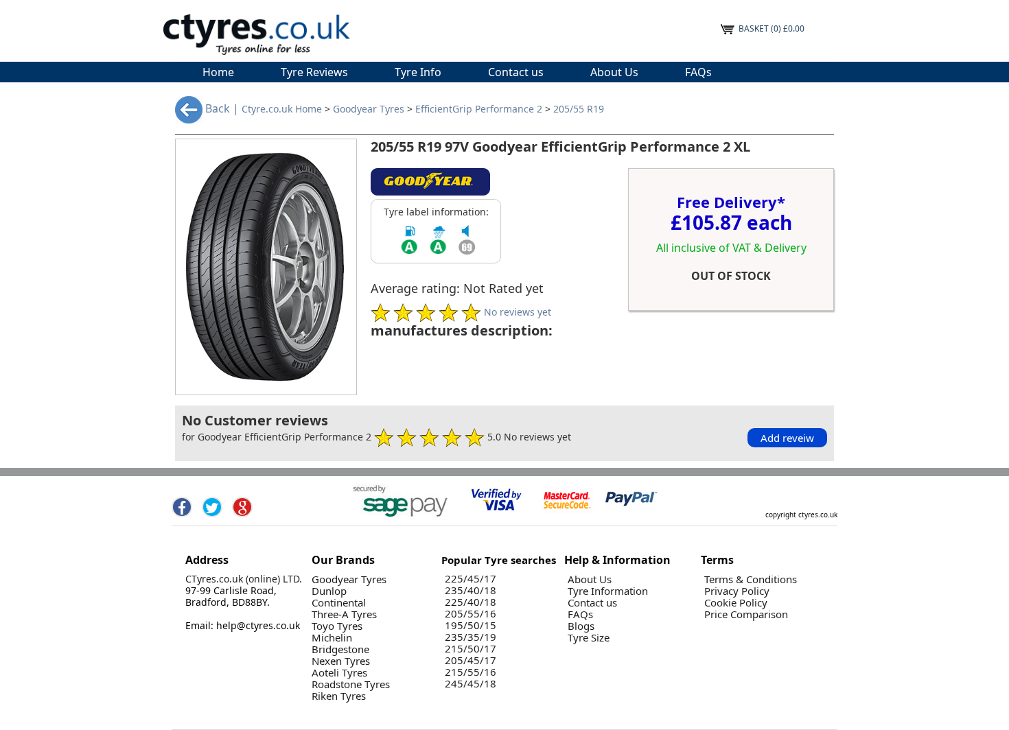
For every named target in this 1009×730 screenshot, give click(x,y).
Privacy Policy (736, 591)
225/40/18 (470, 602)
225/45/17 (470, 579)
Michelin (332, 638)
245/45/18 (470, 684)
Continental (339, 603)
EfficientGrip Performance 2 (478, 109)
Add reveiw (787, 438)
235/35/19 (470, 637)
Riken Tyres (339, 696)
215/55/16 (470, 672)
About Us (614, 72)
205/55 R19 (578, 109)
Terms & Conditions (750, 579)
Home (218, 72)
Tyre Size (589, 638)
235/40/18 (470, 590)
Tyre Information (608, 591)
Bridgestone (340, 649)
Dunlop (329, 591)
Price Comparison (746, 614)
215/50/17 (470, 649)
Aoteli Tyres (339, 673)
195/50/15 (470, 625)
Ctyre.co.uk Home (282, 109)
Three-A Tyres (344, 614)
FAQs (698, 72)
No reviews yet (517, 311)
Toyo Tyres (337, 626)
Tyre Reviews (314, 72)
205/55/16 (470, 614)
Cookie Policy (735, 603)
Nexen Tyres (341, 661)
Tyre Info (418, 72)
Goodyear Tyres (368, 109)
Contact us (516, 72)
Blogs (581, 626)
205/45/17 (470, 660)
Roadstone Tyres (351, 684)
